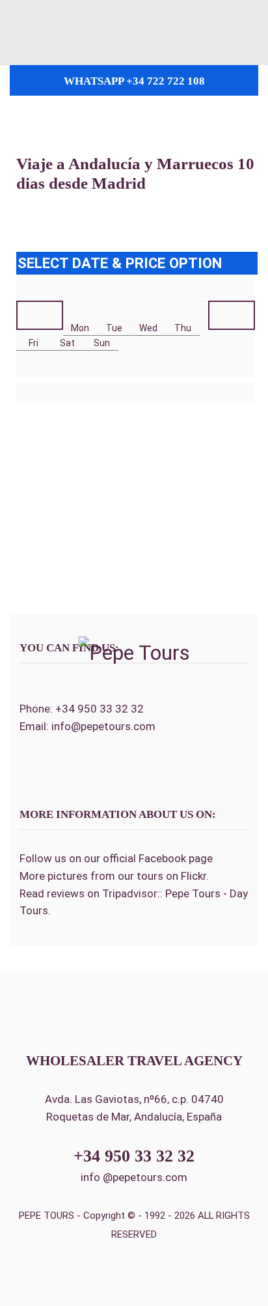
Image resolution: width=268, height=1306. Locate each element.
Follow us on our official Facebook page (116, 858)
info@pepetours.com (103, 726)
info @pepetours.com (134, 1177)
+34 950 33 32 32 (99, 708)
